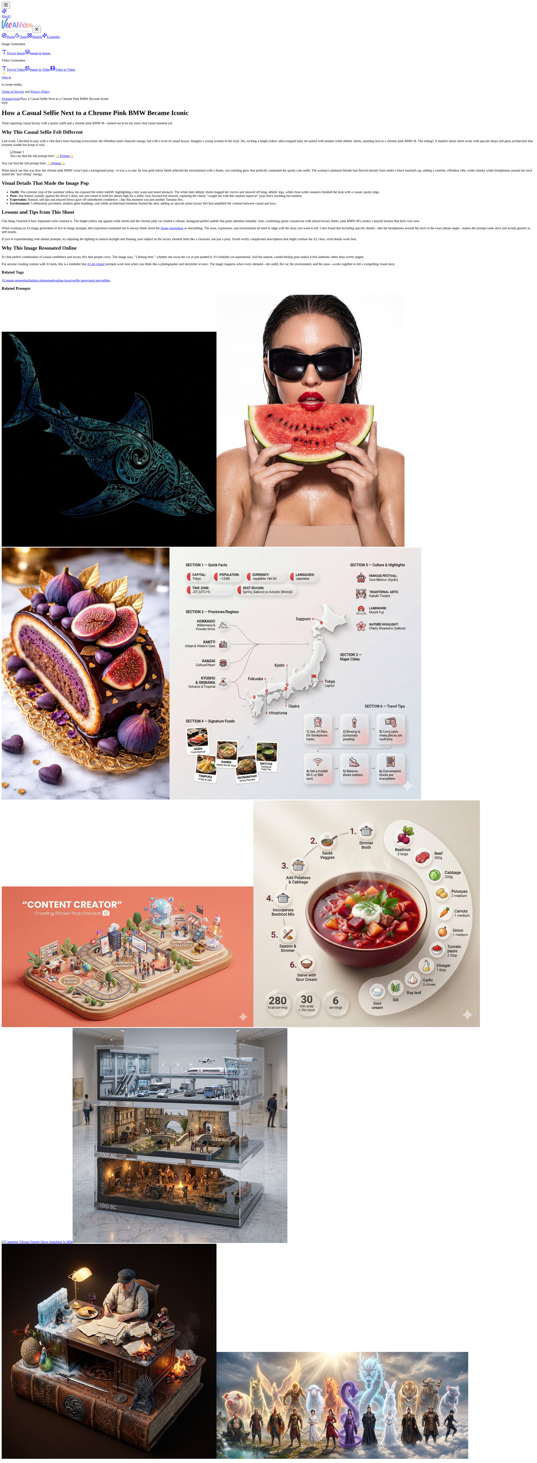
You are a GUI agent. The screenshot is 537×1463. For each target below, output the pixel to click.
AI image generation (15, 280)
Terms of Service (13, 91)
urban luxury (64, 280)
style (16, 99)
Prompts (7, 99)
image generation (172, 228)
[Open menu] (6, 5)
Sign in (6, 77)
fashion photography (42, 280)
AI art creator (96, 264)
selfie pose (80, 280)
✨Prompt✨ (65, 156)
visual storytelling (98, 280)
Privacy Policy (40, 91)
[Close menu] (37, 29)
